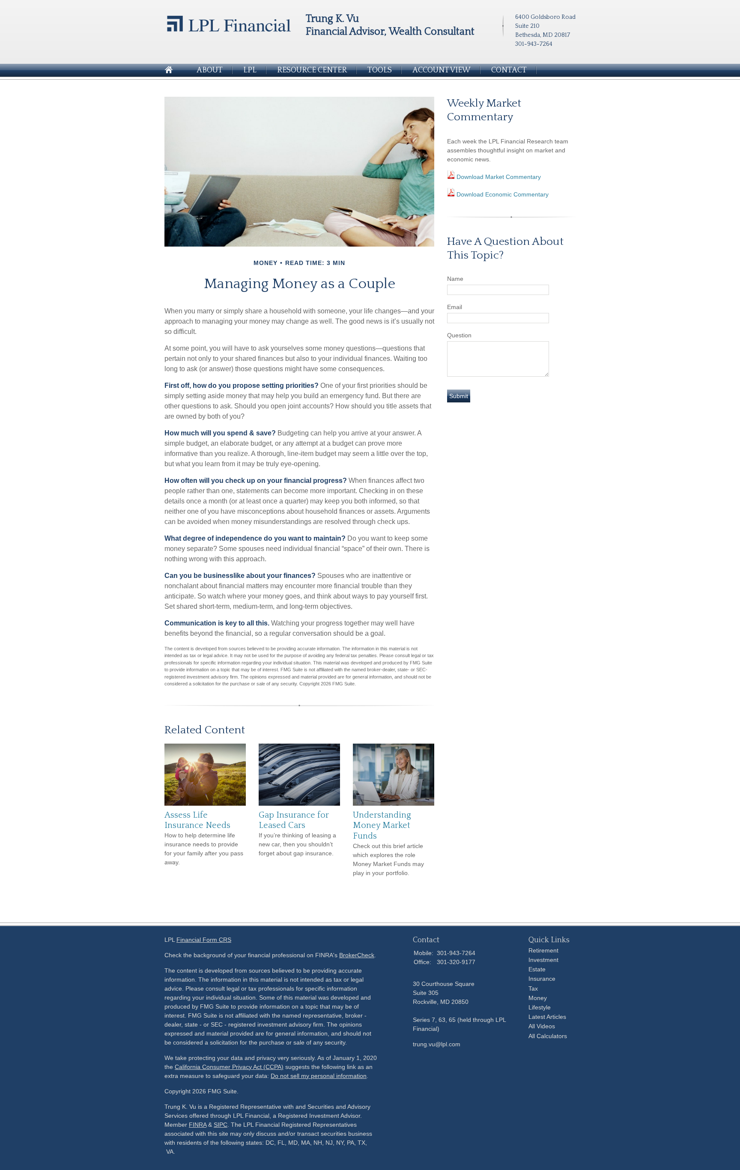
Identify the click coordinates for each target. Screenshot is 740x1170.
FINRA (197, 1124)
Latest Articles (547, 1016)
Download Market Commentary (498, 176)
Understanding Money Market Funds (382, 825)
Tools (379, 70)
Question (459, 335)
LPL (250, 70)
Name (455, 278)
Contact (509, 70)
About (210, 70)
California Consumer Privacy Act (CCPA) (229, 1066)
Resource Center (312, 70)
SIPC (220, 1124)
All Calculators (547, 1036)
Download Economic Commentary (502, 194)
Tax (533, 988)
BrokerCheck (356, 955)
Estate (537, 969)
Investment (543, 959)
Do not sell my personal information (319, 1075)
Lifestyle (539, 1007)
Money (537, 997)
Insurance (541, 978)
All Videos (541, 1026)
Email (454, 307)
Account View (441, 70)
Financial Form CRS (203, 939)
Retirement (543, 950)
